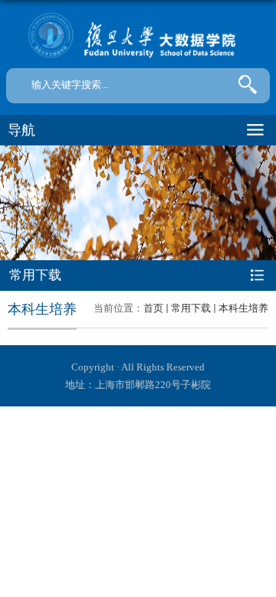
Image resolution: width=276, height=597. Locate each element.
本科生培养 (243, 308)
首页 (153, 308)
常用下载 (191, 308)
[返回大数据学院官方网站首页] (138, 36)
